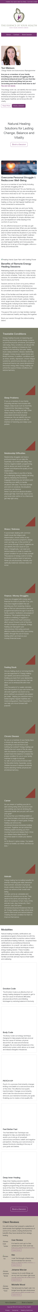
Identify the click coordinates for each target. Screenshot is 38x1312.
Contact (16, 34)
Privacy (7, 1310)
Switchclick (29, 1310)
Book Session (27, 34)
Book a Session (18, 106)
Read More (6, 106)
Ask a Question (10, 1302)
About (8, 34)
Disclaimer (15, 1310)
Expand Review (16, 1250)
